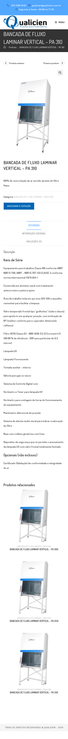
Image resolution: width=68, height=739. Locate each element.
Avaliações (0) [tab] (34, 241)
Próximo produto (51, 63)
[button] (60, 72)
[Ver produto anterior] (5, 63)
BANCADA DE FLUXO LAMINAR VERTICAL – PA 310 (42, 47)
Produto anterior (16, 63)
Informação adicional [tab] (34, 233)
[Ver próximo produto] (62, 63)
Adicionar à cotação (19, 206)
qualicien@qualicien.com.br (46, 5)
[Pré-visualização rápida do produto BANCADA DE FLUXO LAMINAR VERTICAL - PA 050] (63, 567)
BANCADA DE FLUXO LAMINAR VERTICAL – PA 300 (34, 549)
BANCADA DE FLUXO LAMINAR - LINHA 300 (33, 196)
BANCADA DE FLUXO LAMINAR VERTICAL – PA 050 (34, 620)
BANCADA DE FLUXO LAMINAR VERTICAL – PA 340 (34, 692)
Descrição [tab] (34, 225)
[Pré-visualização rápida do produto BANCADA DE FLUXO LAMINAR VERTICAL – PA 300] (63, 495)
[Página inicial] (4, 47)
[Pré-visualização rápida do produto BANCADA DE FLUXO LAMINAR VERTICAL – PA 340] (63, 639)
